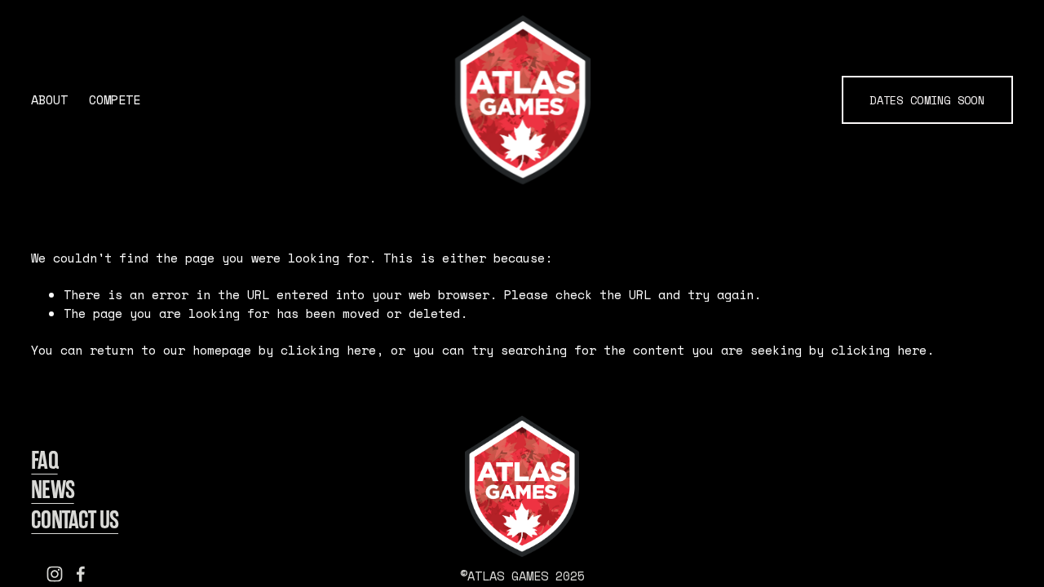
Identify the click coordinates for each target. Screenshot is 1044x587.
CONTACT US (74, 520)
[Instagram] (54, 574)
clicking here (328, 350)
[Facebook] (81, 574)
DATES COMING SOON (926, 100)
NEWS (52, 490)
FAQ (44, 460)
